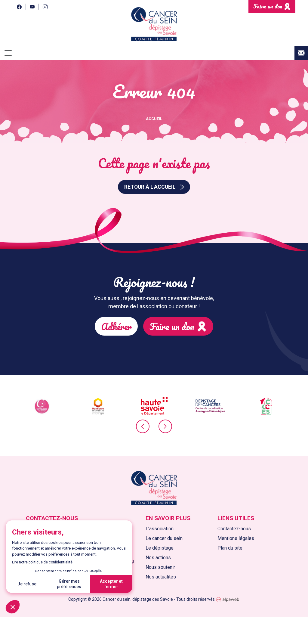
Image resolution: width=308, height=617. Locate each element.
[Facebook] (19, 6)
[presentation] (142, 426)
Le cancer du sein (164, 538)
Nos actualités (161, 577)
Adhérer (116, 326)
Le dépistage (160, 548)
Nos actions (158, 557)
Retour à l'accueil (150, 187)
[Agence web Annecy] (228, 599)
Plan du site (229, 548)
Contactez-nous (234, 529)
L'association (160, 529)
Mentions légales (235, 538)
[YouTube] (32, 6)
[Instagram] (44, 6)
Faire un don (267, 6)
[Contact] (301, 53)
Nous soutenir (160, 567)
